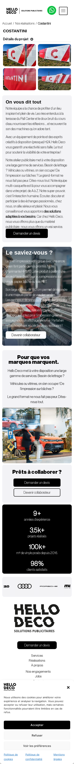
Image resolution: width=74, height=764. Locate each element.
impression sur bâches (21, 175)
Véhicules (14, 170)
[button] (68, 687)
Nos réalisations (25, 23)
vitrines (29, 170)
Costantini (44, 23)
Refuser (37, 735)
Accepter (37, 725)
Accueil (7, 23)
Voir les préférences (37, 746)
